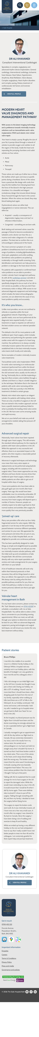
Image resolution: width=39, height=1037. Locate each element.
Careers (4, 955)
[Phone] (27, 5)
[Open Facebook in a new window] (31, 991)
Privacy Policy (7, 962)
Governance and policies (11, 970)
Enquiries (5, 951)
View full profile (14, 94)
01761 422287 (29, 606)
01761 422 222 (7, 924)
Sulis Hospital (7, 28)
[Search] (20, 5)
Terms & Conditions (9, 958)
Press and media (8, 966)
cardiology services (19, 278)
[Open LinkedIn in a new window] (35, 991)
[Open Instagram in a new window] (27, 991)
